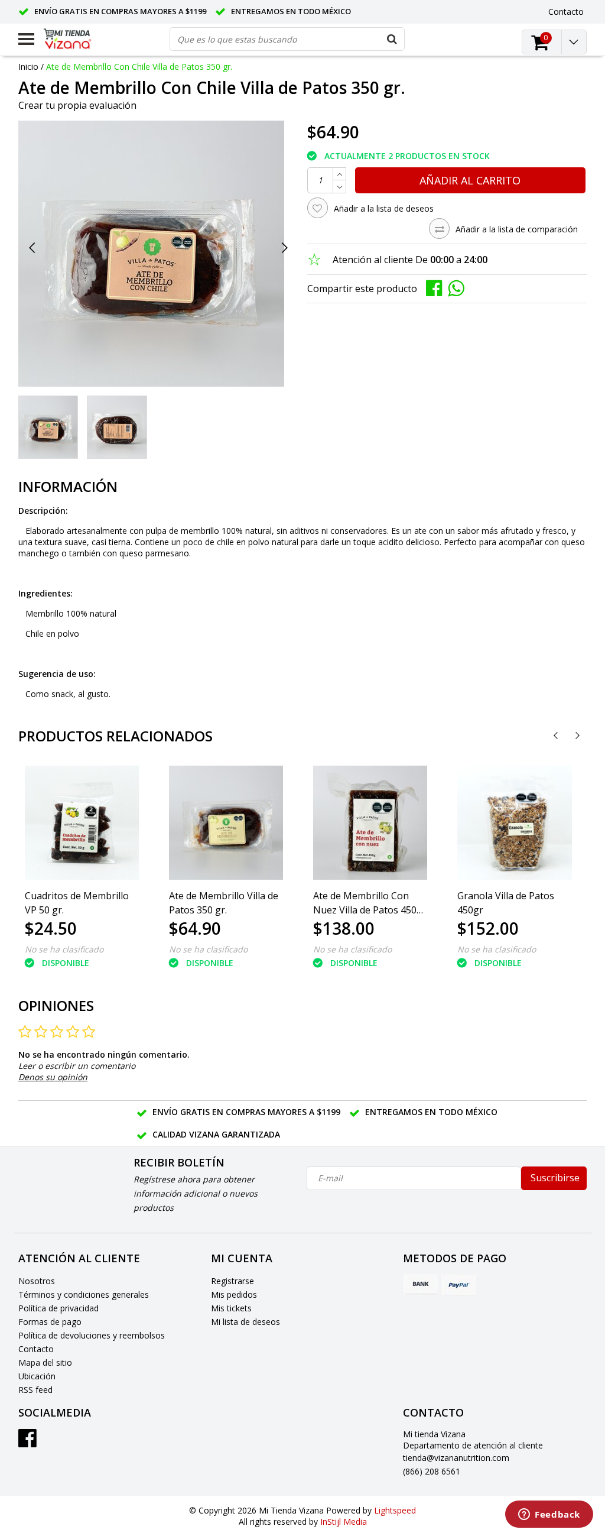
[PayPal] (459, 1284)
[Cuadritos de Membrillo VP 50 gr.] (82, 823)
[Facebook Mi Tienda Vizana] (27, 1442)
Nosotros (36, 1281)
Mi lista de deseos (245, 1321)
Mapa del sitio (45, 1362)
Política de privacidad (58, 1308)
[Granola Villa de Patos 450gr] (514, 823)
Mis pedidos (234, 1294)
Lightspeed (395, 1510)
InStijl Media (343, 1521)
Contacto (36, 1348)
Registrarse (232, 1281)
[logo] (76, 39)
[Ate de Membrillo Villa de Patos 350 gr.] (226, 823)
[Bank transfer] (420, 1284)
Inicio (28, 66)
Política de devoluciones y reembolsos (91, 1335)
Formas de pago (50, 1321)
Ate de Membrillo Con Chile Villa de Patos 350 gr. (139, 66)
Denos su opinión (52, 1077)
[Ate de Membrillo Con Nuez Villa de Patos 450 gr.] (370, 823)
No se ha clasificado (64, 949)
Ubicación (37, 1376)
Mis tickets (231, 1308)
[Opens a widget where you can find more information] (549, 1515)
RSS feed (35, 1389)
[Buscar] (392, 39)
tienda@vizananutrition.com (456, 1457)
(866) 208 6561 (431, 1471)
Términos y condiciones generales (83, 1294)
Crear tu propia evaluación (77, 105)
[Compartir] (437, 287)
